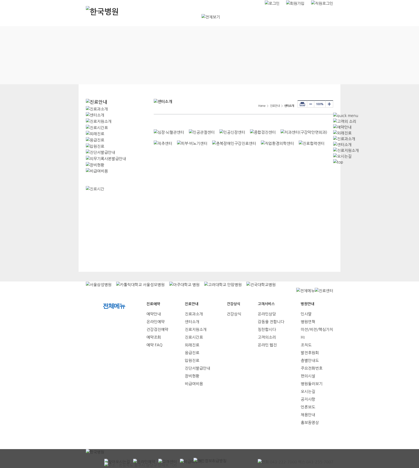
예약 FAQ (154, 345)
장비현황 (192, 376)
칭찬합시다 (267, 329)
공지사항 (308, 399)
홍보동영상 (310, 422)
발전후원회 (310, 353)
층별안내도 (310, 360)
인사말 (306, 314)
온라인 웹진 (267, 345)
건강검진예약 (157, 329)
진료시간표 (194, 337)
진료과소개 (194, 314)
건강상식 (234, 314)
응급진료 (192, 353)
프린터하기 (302, 104)
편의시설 (308, 376)
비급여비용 (194, 384)
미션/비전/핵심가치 (317, 329)
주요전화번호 (311, 368)
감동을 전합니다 (271, 322)
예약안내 (153, 314)
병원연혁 (308, 322)
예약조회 (153, 337)
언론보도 (308, 407)
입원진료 (192, 360)
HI (303, 337)
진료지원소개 (196, 329)
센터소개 (192, 322)
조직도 (306, 345)
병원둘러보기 (311, 384)
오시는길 (308, 391)
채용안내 (308, 415)
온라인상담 (267, 314)
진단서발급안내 (197, 368)
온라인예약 (155, 322)
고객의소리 (267, 337)
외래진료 (192, 345)
